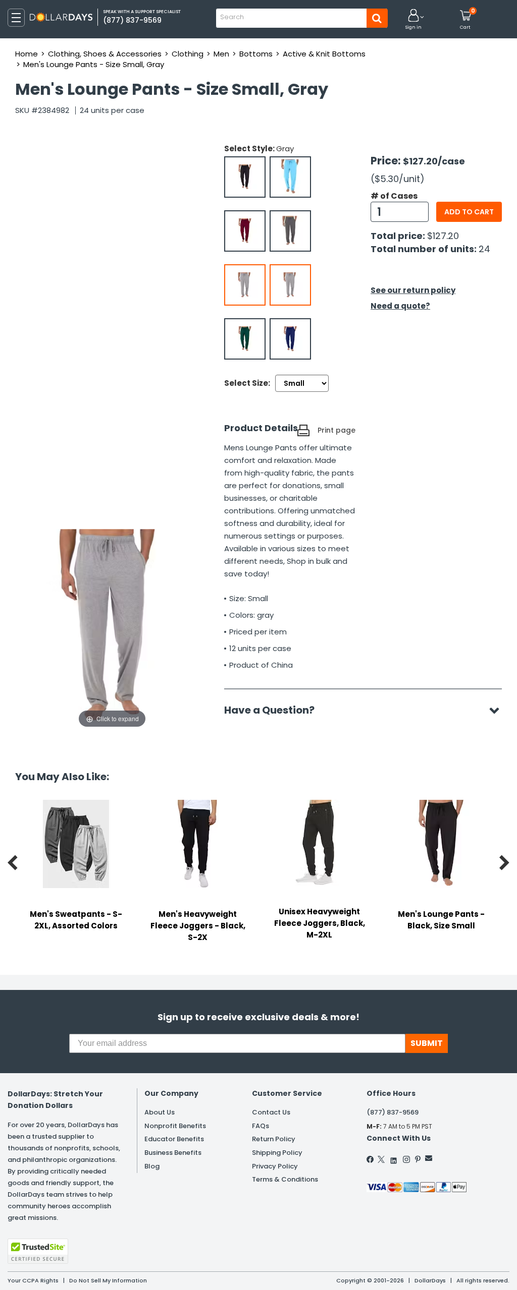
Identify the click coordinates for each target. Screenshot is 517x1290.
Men (221, 53)
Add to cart (469, 212)
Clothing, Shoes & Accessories (105, 53)
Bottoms (256, 53)
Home (26, 53)
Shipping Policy (277, 1152)
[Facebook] (371, 1159)
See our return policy (413, 290)
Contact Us (271, 1112)
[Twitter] (381, 1159)
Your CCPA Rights (33, 1280)
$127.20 (443, 235)
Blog (152, 1166)
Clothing (187, 53)
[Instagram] (406, 1159)
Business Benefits (172, 1152)
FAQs (260, 1126)
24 (484, 249)
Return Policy (273, 1139)
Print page (336, 430)
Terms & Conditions (285, 1179)
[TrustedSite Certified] (38, 1251)
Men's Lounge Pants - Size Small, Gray (93, 64)
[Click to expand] (112, 629)
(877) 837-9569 (393, 1112)
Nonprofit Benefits (175, 1126)
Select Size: (247, 383)
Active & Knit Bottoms (324, 53)
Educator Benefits (174, 1139)
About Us (159, 1112)
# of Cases (394, 196)
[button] (413, 20)
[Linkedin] (394, 1158)
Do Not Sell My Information (108, 1280)
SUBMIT (426, 1043)
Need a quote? (400, 306)
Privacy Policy (275, 1166)
